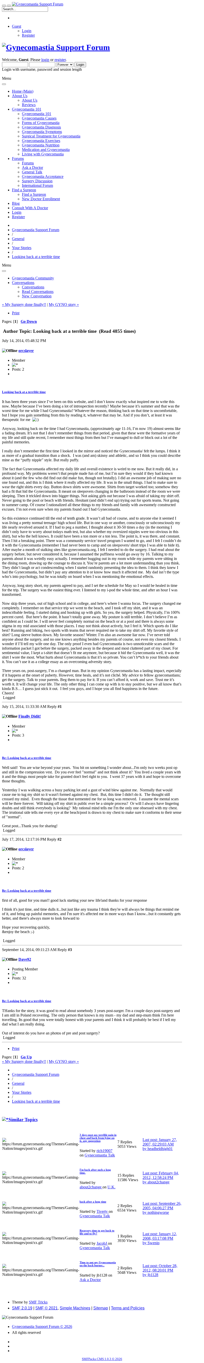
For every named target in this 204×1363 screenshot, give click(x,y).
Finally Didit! (29, 716)
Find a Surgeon (34, 194)
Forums (28, 163)
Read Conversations (37, 291)
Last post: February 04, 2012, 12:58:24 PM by (161, 1177)
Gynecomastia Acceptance (42, 176)
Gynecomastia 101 (36, 114)
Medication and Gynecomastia (46, 149)
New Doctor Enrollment (41, 199)
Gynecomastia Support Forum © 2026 (42, 1326)
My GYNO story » (64, 304)
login (45, 60)
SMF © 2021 (46, 1308)
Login (26, 31)
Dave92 (24, 959)
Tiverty (103, 1211)
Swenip (153, 1243)
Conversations (33, 287)
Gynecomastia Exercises (41, 140)
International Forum (37, 185)
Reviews (29, 105)
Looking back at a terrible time (24, 392)
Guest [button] (16, 26)
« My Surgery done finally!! (24, 304)
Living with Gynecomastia (43, 154)
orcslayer (26, 350)
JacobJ (102, 1243)
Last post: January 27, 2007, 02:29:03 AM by (160, 1144)
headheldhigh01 (160, 1149)
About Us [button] (19, 96)
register (60, 60)
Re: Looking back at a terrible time (26, 758)
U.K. (111, 1187)
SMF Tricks (38, 1302)
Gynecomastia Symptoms (42, 132)
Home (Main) (22, 91)
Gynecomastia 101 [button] (26, 109)
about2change (91, 1187)
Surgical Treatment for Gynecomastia (51, 136)
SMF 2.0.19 (22, 1308)
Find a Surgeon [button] (24, 190)
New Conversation (36, 296)
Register (28, 35)
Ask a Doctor (32, 167)
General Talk (32, 172)
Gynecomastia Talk (100, 1155)
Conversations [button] (23, 282)
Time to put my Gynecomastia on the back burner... (98, 1264)
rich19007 (104, 1151)
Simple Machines (75, 1308)
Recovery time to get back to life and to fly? (97, 1232)
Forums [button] (18, 158)
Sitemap (100, 1308)
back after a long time (93, 1201)
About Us (29, 100)
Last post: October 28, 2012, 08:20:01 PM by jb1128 (160, 1270)
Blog (16, 203)
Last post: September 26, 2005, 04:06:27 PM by (162, 1208)
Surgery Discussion (37, 181)
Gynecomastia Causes (39, 118)
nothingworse (158, 1212)
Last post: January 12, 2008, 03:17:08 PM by (160, 1238)
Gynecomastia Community (33, 278)
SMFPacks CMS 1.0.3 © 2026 (102, 1359)
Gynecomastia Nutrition (40, 145)
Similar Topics (23, 1119)
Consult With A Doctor (30, 208)
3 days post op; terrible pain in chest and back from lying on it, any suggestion (98, 1137)
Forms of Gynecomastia (40, 123)
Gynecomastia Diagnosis (41, 127)
